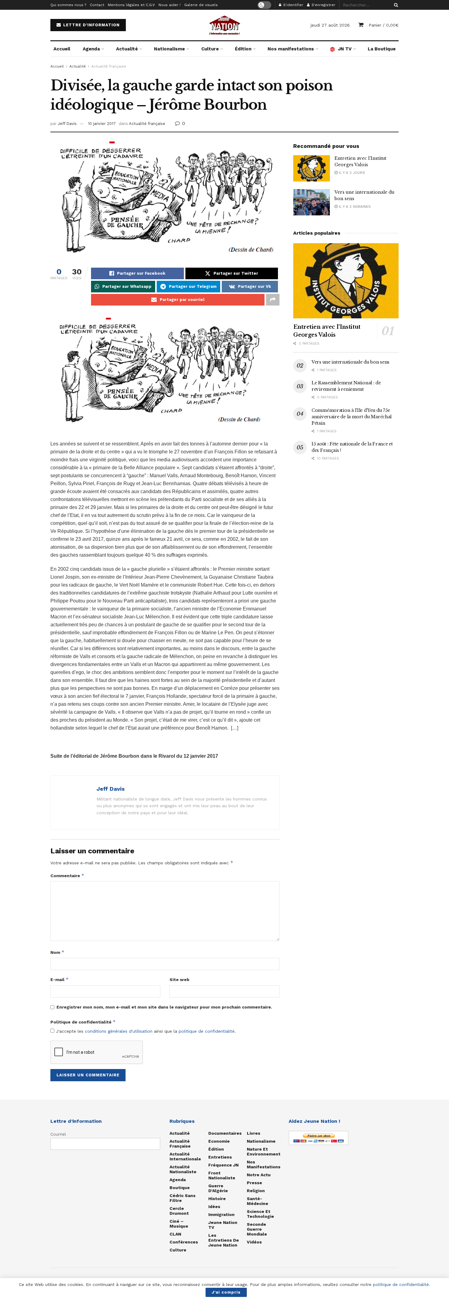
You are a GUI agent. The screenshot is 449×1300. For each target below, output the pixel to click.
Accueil (61, 49)
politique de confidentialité (207, 1031)
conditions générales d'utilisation (118, 1031)
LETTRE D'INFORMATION (91, 25)
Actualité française (108, 66)
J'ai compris (226, 1292)
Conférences (184, 1242)
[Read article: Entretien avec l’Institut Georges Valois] (311, 168)
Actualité (127, 49)
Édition (243, 49)
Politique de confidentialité (83, 1022)
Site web (179, 979)
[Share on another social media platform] (272, 300)
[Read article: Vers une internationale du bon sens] (311, 202)
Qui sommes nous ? (68, 5)
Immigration (221, 1214)
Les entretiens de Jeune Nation (223, 1240)
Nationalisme (169, 49)
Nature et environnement (263, 1151)
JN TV (345, 49)
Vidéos (254, 1242)
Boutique (180, 1187)
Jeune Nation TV (222, 1225)
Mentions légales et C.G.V (131, 5)
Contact (97, 5)
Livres (253, 1133)
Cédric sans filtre (182, 1198)
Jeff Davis (67, 123)
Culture (210, 49)
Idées (214, 1206)
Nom (57, 952)
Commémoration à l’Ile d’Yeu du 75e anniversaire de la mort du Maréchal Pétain (352, 417)
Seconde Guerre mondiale (257, 1229)
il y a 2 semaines (354, 206)
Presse (254, 1182)
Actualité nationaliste (183, 1169)
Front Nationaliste (221, 1175)
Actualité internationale (185, 1156)
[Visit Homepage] (224, 25)
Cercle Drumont (179, 1211)
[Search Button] (395, 5)
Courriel (58, 1134)
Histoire (217, 1198)
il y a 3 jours (351, 172)
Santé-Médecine (257, 1201)
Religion (256, 1190)
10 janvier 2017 (102, 123)
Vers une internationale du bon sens (350, 362)
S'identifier (292, 5)
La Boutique (382, 49)
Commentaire (67, 875)
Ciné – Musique (179, 1224)
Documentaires (225, 1133)
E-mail (59, 979)
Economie (219, 1141)
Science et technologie (260, 1214)
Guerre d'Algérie (218, 1188)
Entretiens (220, 1157)
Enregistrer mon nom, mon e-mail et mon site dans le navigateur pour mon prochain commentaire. (164, 1007)
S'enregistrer (322, 5)
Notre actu (259, 1174)
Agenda (91, 49)
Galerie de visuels (201, 5)
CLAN (175, 1234)
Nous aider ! (170, 5)
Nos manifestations (291, 49)
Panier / (384, 25)
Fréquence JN (223, 1165)
